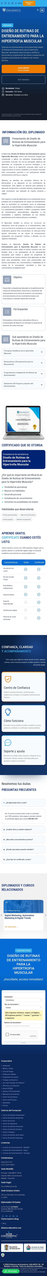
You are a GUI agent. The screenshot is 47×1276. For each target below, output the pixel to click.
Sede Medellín (7, 1169)
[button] (42, 10)
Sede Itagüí (6, 1182)
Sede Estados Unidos (10, 1190)
